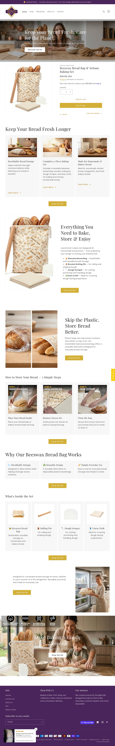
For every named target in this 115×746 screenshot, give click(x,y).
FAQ (6, 706)
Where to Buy (10, 710)
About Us (9, 702)
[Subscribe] (41, 722)
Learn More (13, 193)
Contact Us (9, 699)
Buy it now (81, 105)
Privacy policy (69, 739)
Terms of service (81, 739)
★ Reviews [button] (113, 375)
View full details (93, 113)
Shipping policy (94, 739)
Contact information (103, 741)
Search (8, 695)
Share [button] (64, 114)
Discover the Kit (35, 50)
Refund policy (58, 739)
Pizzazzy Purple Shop (31, 740)
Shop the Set (57, 204)
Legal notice (105, 739)
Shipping (63, 79)
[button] (103, 11)
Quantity (63, 87)
